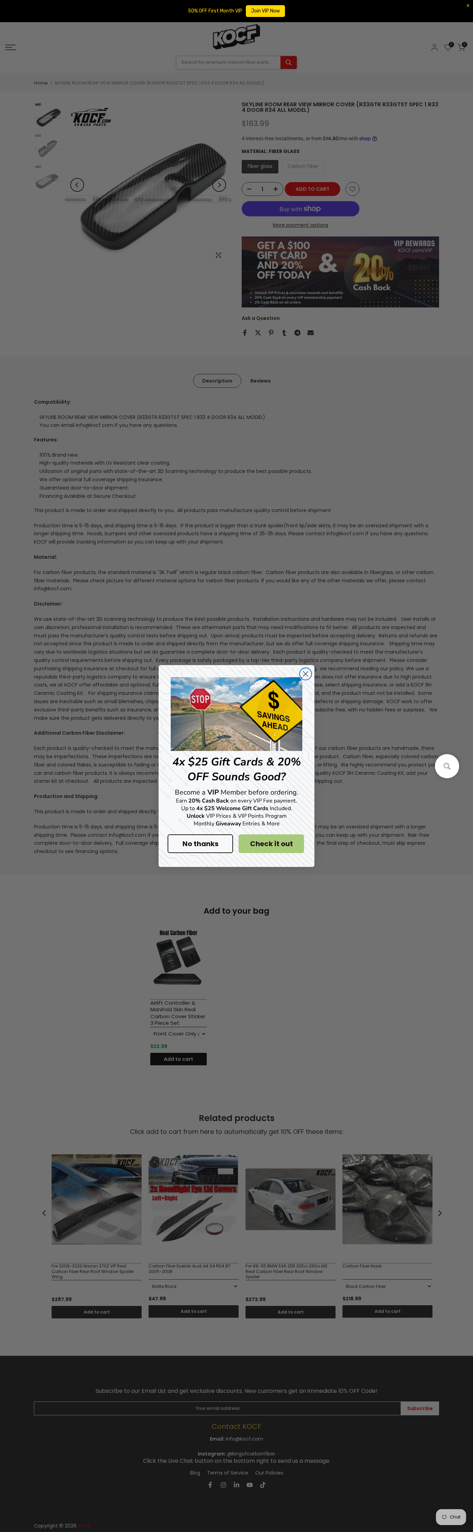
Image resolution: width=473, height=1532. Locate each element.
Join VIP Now (265, 11)
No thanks (200, 844)
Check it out (271, 844)
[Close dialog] (306, 674)
